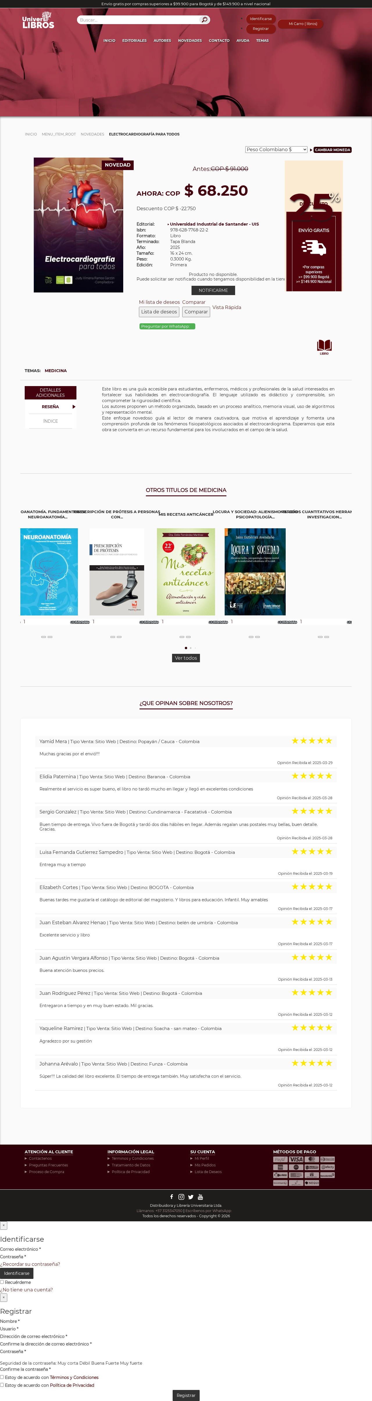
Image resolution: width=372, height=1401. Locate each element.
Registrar (261, 28)
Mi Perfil (202, 1158)
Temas (262, 40)
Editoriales (134, 40)
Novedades (190, 40)
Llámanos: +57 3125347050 (160, 1211)
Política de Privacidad (131, 1172)
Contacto (219, 40)
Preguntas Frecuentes (48, 1165)
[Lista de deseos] (43, 637)
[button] (186, 648)
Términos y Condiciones (133, 1158)
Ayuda (243, 40)
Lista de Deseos (208, 1172)
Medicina (56, 370)
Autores (162, 40)
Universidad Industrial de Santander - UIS (214, 224)
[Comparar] (50, 637)
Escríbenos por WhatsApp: (209, 1211)
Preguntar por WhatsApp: (166, 326)
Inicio (109, 40)
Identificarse (261, 19)
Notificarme (213, 290)
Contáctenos (40, 1158)
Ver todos (186, 658)
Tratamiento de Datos (131, 1165)
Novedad (117, 165)
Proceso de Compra (46, 1172)
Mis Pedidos (205, 1165)
